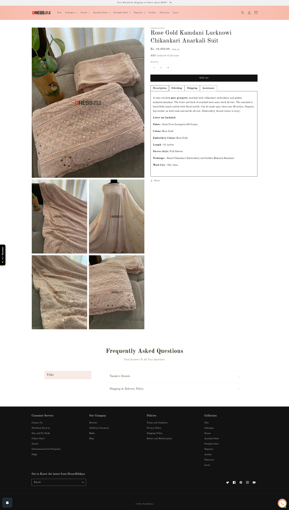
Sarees (207, 433)
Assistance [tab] (208, 88)
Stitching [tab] (176, 88)
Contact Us (37, 423)
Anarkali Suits (211, 439)
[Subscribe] (82, 482)
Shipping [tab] (192, 88)
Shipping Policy (155, 433)
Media (92, 433)
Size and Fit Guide (41, 433)
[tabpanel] (204, 133)
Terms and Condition (157, 423)
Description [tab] (160, 88)
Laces (207, 465)
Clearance (209, 460)
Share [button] (157, 181)
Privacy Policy (154, 428)
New (206, 423)
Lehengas (209, 428)
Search (35, 444)
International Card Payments (46, 449)
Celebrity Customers (99, 428)
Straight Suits (211, 444)
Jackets (208, 455)
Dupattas (208, 449)
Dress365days (148, 504)
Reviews (93, 423)
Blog (91, 439)
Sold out (203, 78)
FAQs (34, 455)
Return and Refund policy (159, 439)
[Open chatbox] (282, 503)
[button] (242, 12)
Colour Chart (38, 439)
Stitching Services (41, 428)
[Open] (7, 502)
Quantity (154, 62)
